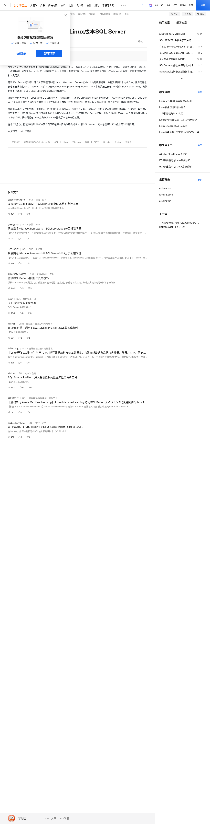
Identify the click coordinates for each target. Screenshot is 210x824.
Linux (65, 142)
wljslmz (11, 323)
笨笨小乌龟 (13, 348)
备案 (175, 5)
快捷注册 (21, 53)
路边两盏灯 (13, 398)
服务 (96, 5)
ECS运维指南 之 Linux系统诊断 (175, 166)
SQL (56, 142)
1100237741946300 (17, 274)
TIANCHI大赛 (104, 13)
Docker (118, 142)
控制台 (183, 5)
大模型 (33, 5)
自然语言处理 (35, 348)
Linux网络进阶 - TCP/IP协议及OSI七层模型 (180, 132)
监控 (44, 199)
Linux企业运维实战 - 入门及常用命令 (178, 119)
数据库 (128, 142)
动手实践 (71, 13)
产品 (42, 5)
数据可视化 (42, 274)
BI (35, 298)
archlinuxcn (165, 200)
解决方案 (52, 5)
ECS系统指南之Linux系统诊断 (174, 160)
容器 (87, 142)
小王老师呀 (13, 224)
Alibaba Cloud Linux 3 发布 (173, 154)
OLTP (96, 142)
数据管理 (27, 298)
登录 (203, 5)
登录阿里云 (49, 53)
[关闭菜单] (5, 5)
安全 (52, 274)
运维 (38, 199)
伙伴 (89, 5)
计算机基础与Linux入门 (171, 113)
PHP (37, 224)
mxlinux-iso (165, 188)
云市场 (79, 5)
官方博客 (82, 13)
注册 (191, 5)
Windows (77, 142)
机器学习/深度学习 (38, 398)
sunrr (10, 298)
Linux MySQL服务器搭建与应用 (175, 101)
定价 (71, 5)
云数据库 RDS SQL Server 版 (37, 142)
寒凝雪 (22, 818)
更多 (200, 92)
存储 (31, 224)
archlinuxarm (166, 194)
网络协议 (48, 348)
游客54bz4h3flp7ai (16, 199)
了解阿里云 (108, 5)
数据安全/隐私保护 (43, 323)
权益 (63, 5)
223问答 (64, 818)
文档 (168, 5)
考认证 (92, 13)
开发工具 (53, 398)
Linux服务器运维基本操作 (172, 107)
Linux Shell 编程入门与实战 (173, 126)
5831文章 (50, 818)
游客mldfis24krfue (16, 422)
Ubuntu (106, 142)
